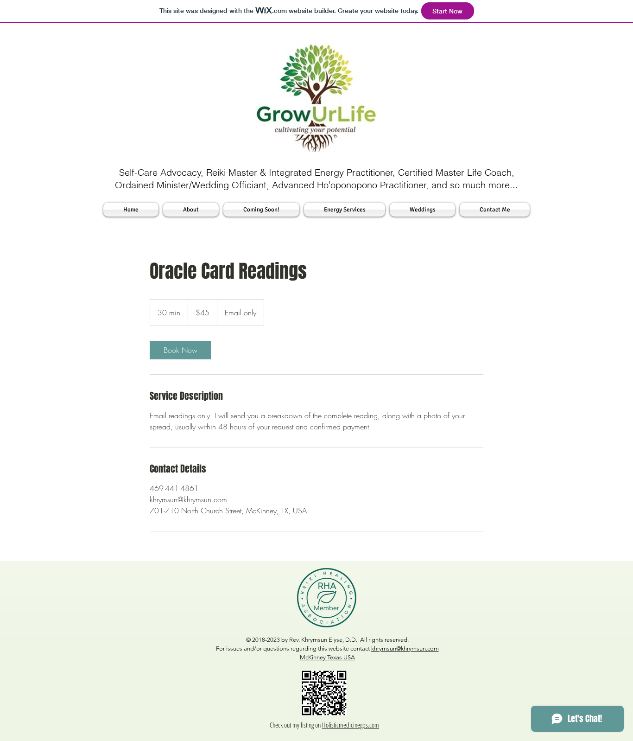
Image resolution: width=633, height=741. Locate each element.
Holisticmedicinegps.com (350, 724)
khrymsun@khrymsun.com (405, 648)
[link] (180, 350)
